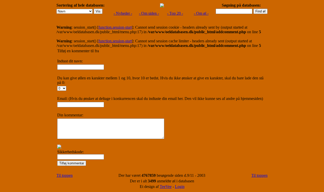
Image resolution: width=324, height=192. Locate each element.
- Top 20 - (175, 13)
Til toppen (64, 175)
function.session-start (115, 27)
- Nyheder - (123, 13)
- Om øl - (201, 13)
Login (180, 186)
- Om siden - (149, 13)
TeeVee (166, 186)
